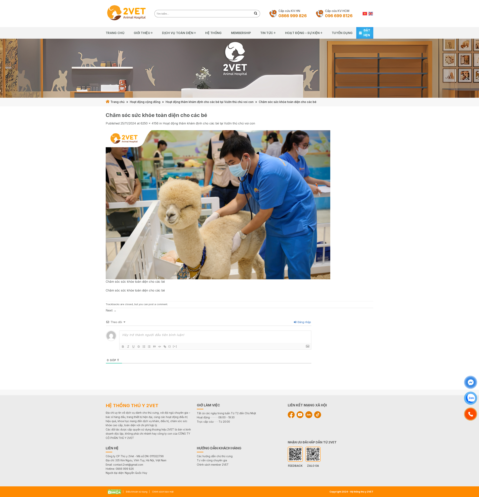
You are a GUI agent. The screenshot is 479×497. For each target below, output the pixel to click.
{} (169, 346)
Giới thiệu (142, 33)
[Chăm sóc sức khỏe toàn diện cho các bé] (218, 204)
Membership (241, 33)
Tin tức (266, 33)
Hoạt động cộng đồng (145, 102)
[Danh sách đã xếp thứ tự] (144, 346)
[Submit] (255, 13)
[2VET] (127, 13)
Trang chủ (115, 33)
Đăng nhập (304, 322)
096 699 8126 (339, 15)
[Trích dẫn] (154, 346)
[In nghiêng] (128, 346)
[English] (370, 13)
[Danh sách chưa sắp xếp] (149, 346)
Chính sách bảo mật (163, 491)
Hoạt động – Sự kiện (302, 33)
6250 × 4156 (149, 123)
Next (111, 310)
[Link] (164, 346)
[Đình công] (138, 346)
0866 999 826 (292, 15)
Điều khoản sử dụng (136, 491)
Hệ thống (213, 33)
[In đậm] (123, 346)
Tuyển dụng (342, 33)
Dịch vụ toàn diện (177, 33)
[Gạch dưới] (133, 346)
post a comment (158, 304)
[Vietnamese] (365, 13)
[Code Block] (159, 346)
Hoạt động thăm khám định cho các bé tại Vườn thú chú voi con (210, 102)
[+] (175, 346)
